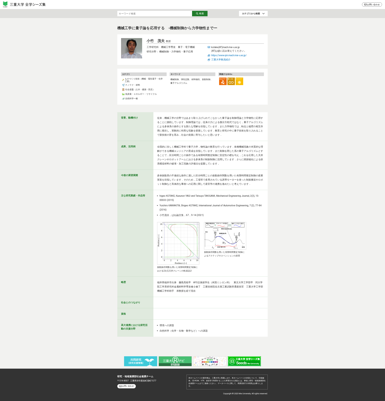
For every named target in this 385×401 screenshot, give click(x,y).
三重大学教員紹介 (221, 59)
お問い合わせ (373, 4)
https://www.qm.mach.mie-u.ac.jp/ (229, 55)
